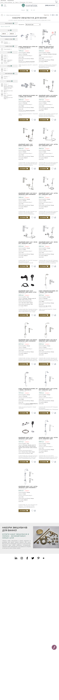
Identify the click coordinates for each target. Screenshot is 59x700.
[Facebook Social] (27, 558)
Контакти (30, 2)
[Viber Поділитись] (51, 15)
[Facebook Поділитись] (57, 15)
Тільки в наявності (7, 42)
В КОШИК (23, 70)
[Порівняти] (35, 71)
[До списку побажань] (32, 71)
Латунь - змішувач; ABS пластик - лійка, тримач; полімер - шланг (8, 87)
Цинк (6, 93)
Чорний (6, 62)
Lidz (6, 68)
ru (31, 10)
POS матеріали (22, 2)
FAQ (27, 2)
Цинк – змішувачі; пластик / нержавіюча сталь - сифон (8, 97)
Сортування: (21, 24)
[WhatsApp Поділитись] (55, 15)
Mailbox (43, 558)
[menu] (2, 5)
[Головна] (2, 15)
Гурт (13, 2)
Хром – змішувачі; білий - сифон (8, 60)
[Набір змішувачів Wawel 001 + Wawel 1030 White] (28, 379)
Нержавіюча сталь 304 (8, 91)
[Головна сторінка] (29, 5)
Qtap (6, 70)
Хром (6, 58)
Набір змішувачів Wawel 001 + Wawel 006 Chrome (28, 96)
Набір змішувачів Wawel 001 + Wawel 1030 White (28, 389)
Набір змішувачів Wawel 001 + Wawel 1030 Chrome (48, 291)
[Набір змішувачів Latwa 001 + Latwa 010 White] (28, 36)
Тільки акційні (8, 49)
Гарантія (17, 2)
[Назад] (4, 15)
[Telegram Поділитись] (53, 15)
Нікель (6, 56)
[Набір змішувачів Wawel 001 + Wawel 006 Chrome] (28, 85)
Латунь (6, 84)
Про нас (1, 2)
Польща (7, 76)
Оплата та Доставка (8, 2)
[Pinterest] (38, 558)
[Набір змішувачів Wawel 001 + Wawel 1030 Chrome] (48, 281)
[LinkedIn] (16, 558)
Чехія (6, 78)
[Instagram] (22, 558)
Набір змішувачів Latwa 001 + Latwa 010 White (28, 47)
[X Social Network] (32, 558)
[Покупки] (56, 2)
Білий (6, 55)
